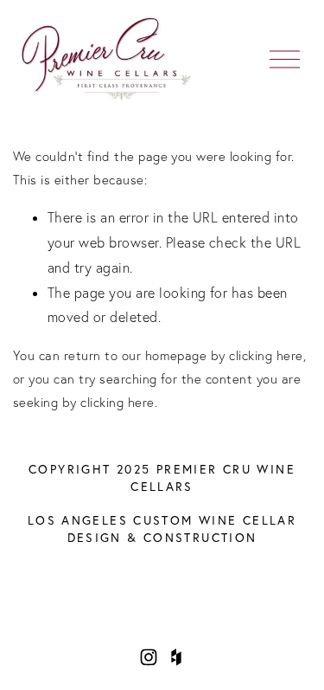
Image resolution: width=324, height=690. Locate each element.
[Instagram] (148, 657)
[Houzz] (176, 657)
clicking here (265, 355)
